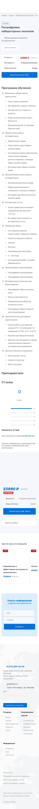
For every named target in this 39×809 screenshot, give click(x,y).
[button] (15, 705)
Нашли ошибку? (11, 523)
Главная (4, 15)
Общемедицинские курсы (25, 15)
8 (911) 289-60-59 (15, 667)
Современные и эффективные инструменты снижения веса (15, 569)
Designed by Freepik (22, 796)
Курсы (11, 15)
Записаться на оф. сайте (19, 75)
